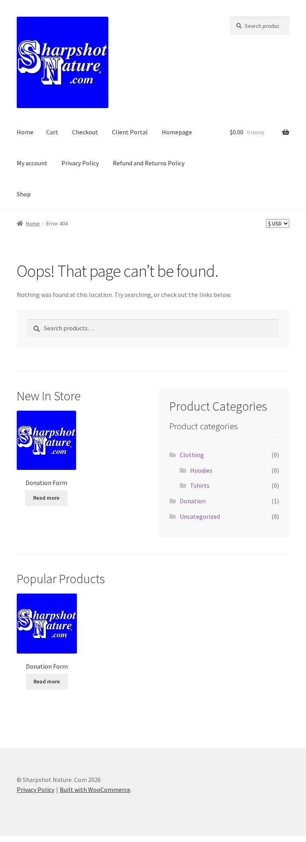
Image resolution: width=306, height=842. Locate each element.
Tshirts (200, 485)
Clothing (192, 455)
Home (25, 132)
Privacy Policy (80, 163)
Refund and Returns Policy (148, 163)
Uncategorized (200, 516)
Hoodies (201, 470)
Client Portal (130, 132)
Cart (52, 132)
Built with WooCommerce (95, 789)
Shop (24, 194)
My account (32, 163)
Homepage (177, 132)
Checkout (85, 132)
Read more (46, 497)
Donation (193, 501)
